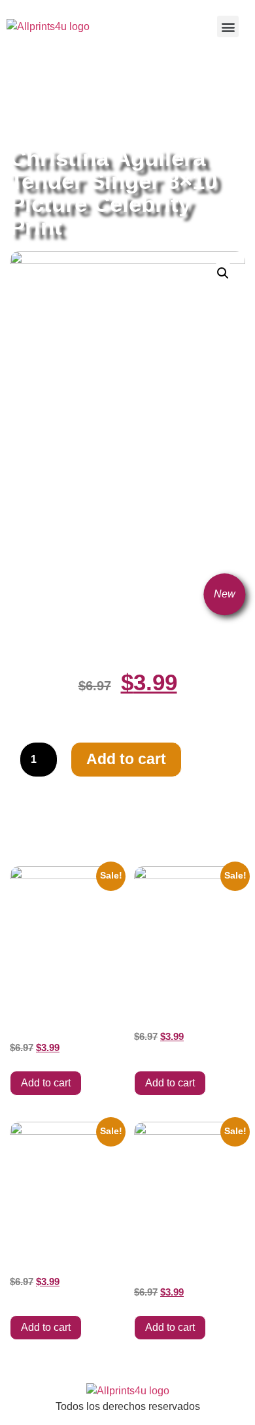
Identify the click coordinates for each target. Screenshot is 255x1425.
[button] (228, 26)
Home (23, 86)
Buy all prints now (81, 86)
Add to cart (126, 758)
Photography (73, 101)
